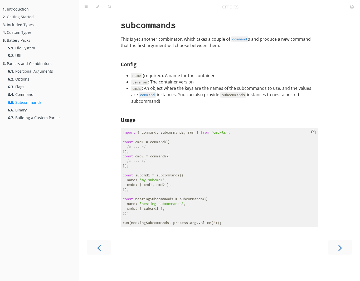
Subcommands (25, 102)
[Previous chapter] (99, 247)
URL (15, 55)
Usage (128, 120)
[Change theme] (98, 6)
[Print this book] (352, 7)
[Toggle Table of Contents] (86, 6)
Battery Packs (16, 40)
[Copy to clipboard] (313, 131)
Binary (17, 110)
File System (21, 47)
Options (18, 79)
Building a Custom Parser (34, 117)
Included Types (18, 24)
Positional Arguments (30, 71)
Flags (16, 86)
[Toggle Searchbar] (109, 6)
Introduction (16, 9)
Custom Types (17, 32)
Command (20, 94)
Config (129, 64)
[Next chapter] (340, 247)
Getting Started (18, 16)
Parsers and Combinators (27, 63)
